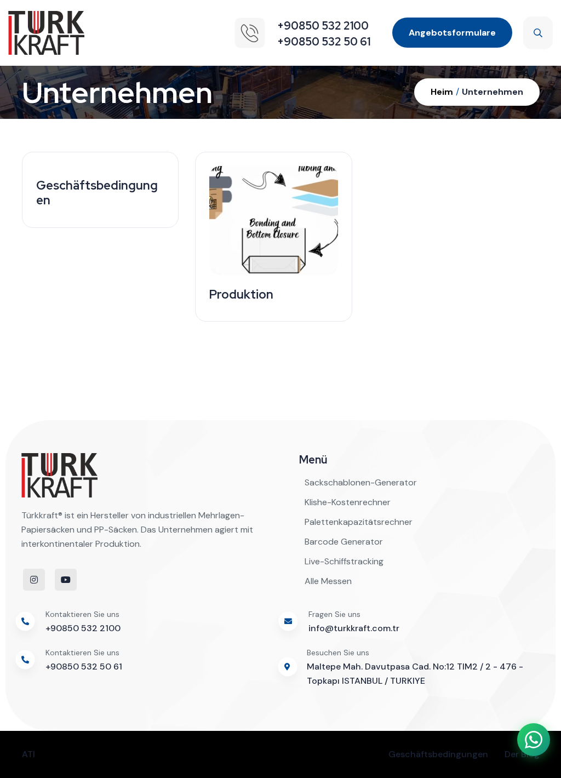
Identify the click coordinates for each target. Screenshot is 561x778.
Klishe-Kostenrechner (348, 502)
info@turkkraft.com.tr (353, 628)
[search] (538, 32)
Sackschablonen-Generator (361, 482)
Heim (442, 92)
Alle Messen (328, 581)
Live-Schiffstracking (344, 561)
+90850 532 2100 (83, 628)
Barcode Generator (344, 541)
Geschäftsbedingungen (438, 754)
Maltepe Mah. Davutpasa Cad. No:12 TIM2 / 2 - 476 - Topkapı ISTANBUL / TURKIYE (415, 674)
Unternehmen (492, 92)
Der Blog (522, 754)
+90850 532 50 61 (83, 666)
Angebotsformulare (452, 32)
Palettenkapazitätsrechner (359, 522)
